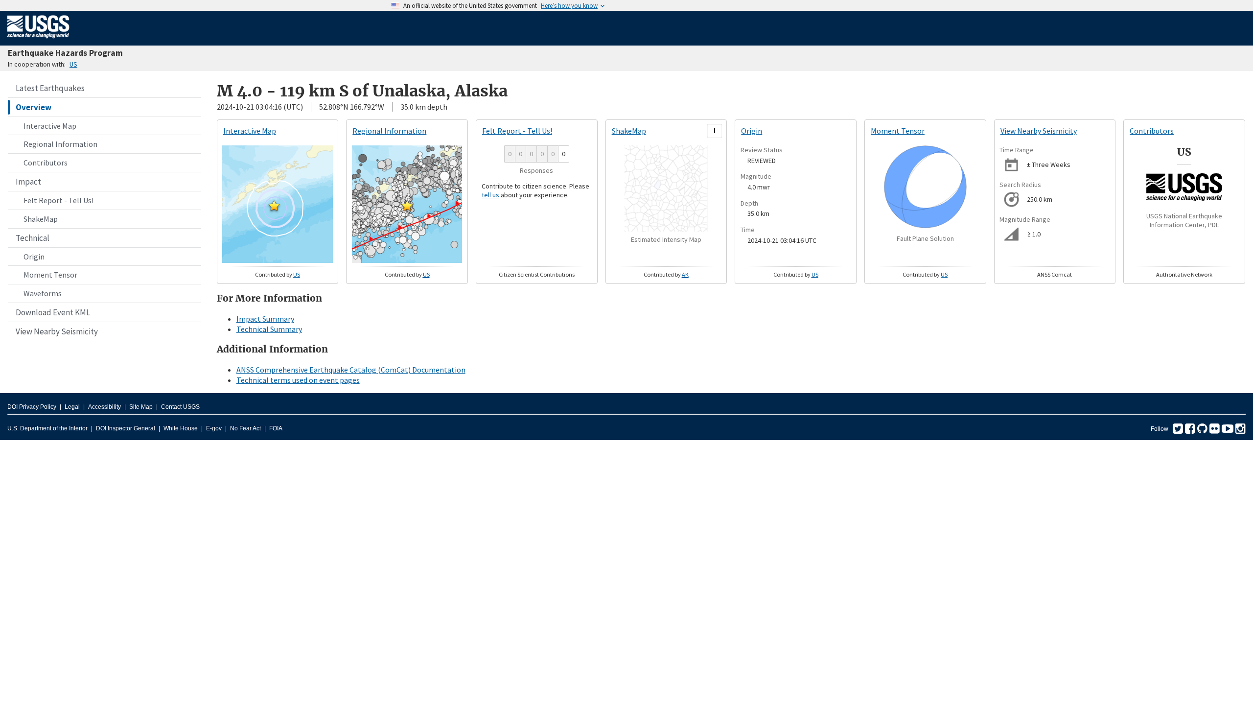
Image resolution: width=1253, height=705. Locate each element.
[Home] (38, 40)
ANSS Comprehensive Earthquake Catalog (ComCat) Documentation (350, 370)
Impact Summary (265, 319)
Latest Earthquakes (50, 88)
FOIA (275, 428)
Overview (33, 107)
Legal (72, 406)
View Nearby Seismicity (57, 331)
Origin (34, 256)
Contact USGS (180, 406)
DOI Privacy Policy (31, 406)
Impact (28, 181)
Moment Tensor (50, 275)
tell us (490, 194)
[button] (274, 206)
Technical (32, 238)
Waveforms (42, 293)
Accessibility (104, 406)
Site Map (141, 406)
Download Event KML (53, 312)
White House (180, 428)
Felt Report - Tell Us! (58, 200)
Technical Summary (269, 329)
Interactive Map (49, 126)
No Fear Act (245, 428)
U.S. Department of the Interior (47, 428)
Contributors (45, 162)
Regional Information (60, 144)
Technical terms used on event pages (298, 380)
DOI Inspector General (125, 428)
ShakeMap (40, 219)
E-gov (214, 428)
